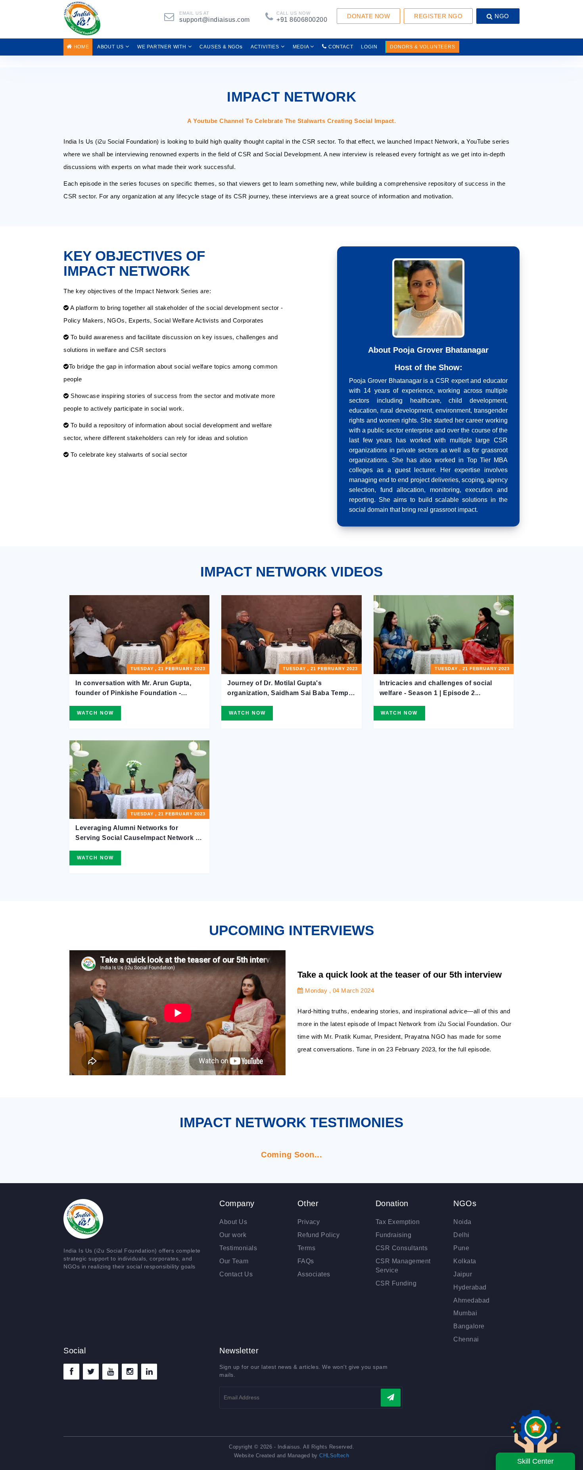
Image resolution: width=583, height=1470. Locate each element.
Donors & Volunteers (422, 47)
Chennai (466, 1339)
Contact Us (236, 1274)
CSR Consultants (402, 1248)
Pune (461, 1248)
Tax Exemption (398, 1221)
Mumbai (465, 1313)
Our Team (233, 1261)
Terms (306, 1248)
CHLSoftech (334, 1455)
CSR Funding (396, 1283)
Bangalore (469, 1326)
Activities (266, 47)
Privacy (308, 1221)
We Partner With (162, 47)
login (369, 47)
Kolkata (464, 1261)
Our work (232, 1235)
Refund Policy (318, 1235)
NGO (501, 16)
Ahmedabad (471, 1300)
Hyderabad (470, 1287)
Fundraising (394, 1235)
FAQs (305, 1261)
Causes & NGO (220, 46)
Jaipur (462, 1274)
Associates (313, 1274)
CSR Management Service (403, 1266)
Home (80, 47)
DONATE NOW (368, 16)
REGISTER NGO (438, 16)
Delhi (461, 1235)
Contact (340, 47)
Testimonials (238, 1248)
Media (302, 47)
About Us (111, 47)
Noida (462, 1221)
